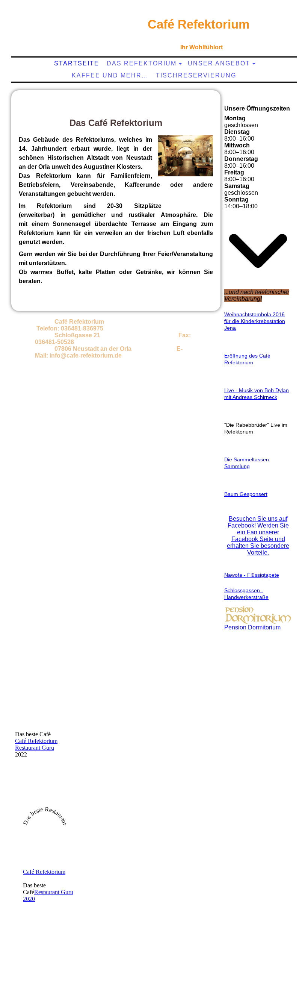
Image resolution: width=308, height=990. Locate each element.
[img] (68, 32)
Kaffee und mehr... (110, 75)
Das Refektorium (142, 63)
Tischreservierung (196, 75)
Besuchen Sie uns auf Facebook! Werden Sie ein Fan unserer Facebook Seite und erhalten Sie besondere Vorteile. (258, 535)
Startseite (76, 63)
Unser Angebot (219, 63)
